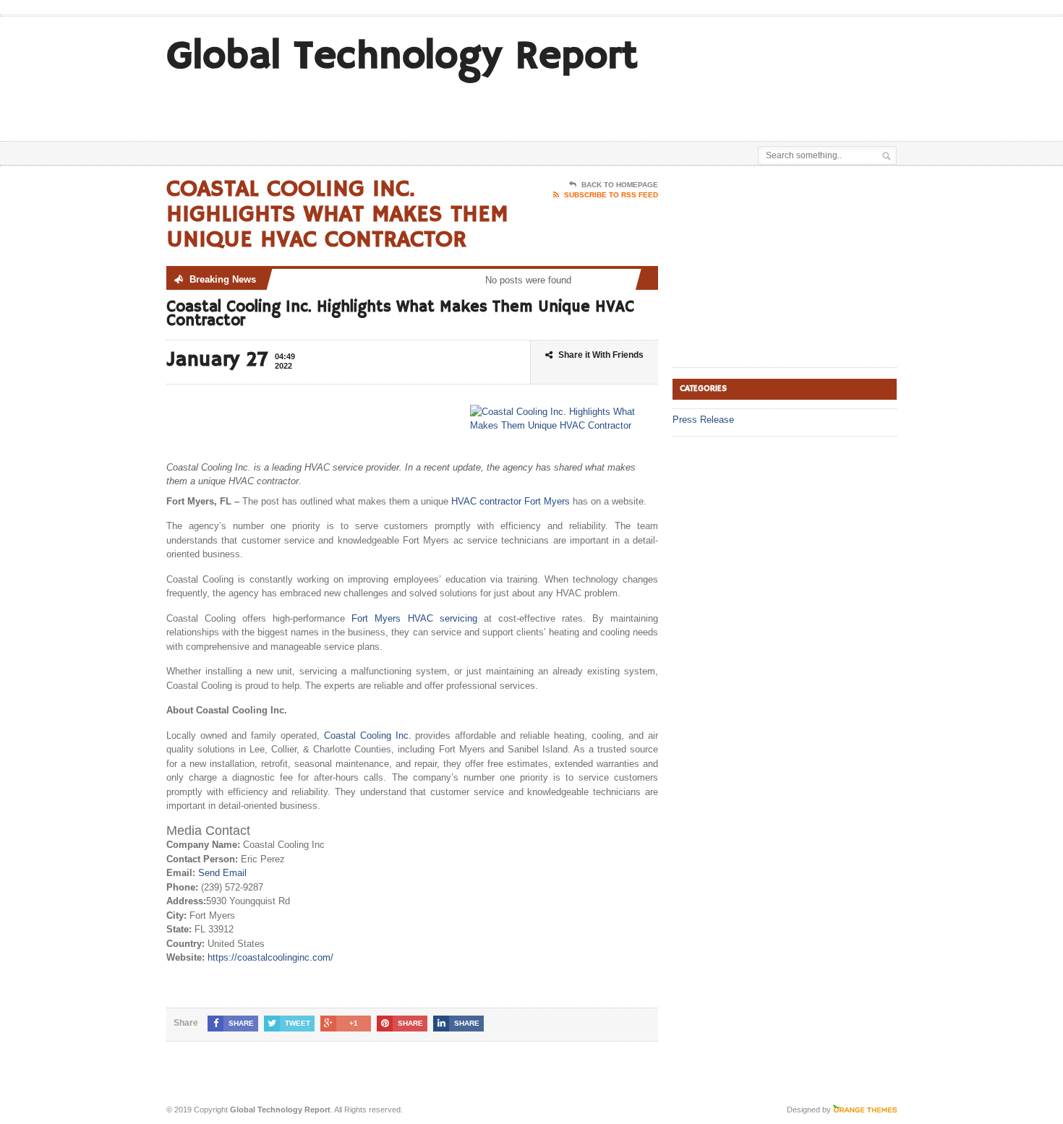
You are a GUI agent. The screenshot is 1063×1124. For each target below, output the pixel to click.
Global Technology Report (402, 57)
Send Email (222, 872)
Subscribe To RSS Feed (611, 195)
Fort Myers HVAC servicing (414, 618)
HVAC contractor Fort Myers (510, 501)
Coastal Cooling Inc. (367, 735)
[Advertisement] (727, 104)
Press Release (703, 419)
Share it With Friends (601, 355)
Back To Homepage (619, 185)
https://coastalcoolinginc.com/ (270, 957)
